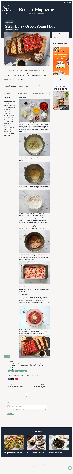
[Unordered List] (19, 409)
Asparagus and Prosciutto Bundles (39, 387)
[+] (26, 409)
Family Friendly (9, 22)
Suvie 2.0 (32, 375)
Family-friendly (27, 375)
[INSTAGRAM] (67, 2)
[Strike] (16, 409)
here (8, 86)
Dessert (24, 371)
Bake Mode (11, 371)
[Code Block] (22, 409)
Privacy (27, 464)
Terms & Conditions (35, 464)
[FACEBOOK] (64, 2)
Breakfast (18, 371)
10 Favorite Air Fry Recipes (15, 386)
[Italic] (13, 409)
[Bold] (12, 409)
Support (50, 464)
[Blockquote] (21, 409)
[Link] (24, 409)
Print (7, 356)
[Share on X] (12, 379)
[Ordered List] (18, 409)
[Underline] (15, 409)
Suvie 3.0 (36, 375)
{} (25, 409)
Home (22, 464)
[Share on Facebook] (9, 379)
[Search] (70, 2)
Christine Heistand (10, 29)
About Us (44, 464)
